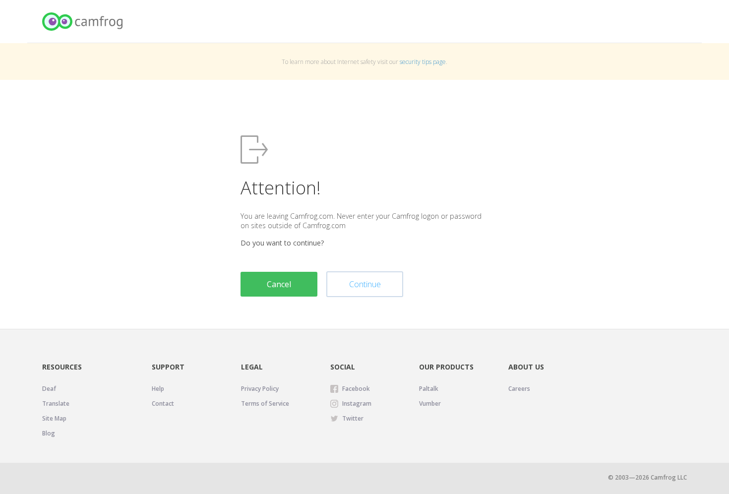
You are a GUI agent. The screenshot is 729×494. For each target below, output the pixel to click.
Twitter (353, 418)
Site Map (54, 418)
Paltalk (428, 388)
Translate (55, 403)
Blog (48, 433)
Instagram (356, 403)
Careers (519, 388)
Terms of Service (265, 403)
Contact (163, 403)
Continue (365, 284)
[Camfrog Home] (83, 21)
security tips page (423, 62)
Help (158, 388)
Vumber (430, 403)
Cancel (279, 284)
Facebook (356, 388)
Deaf (49, 388)
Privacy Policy (260, 388)
